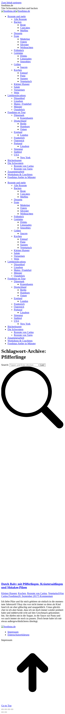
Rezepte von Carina (37, 593)
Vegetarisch (54, 593)
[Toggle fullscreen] (9, 709)
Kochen (22, 593)
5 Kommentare (45, 596)
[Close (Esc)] (2, 709)
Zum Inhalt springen (11, 2)
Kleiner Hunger (9, 593)
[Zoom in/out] (12, 709)
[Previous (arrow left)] (2, 712)
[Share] (5, 709)
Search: (5, 365)
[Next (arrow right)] (5, 712)
